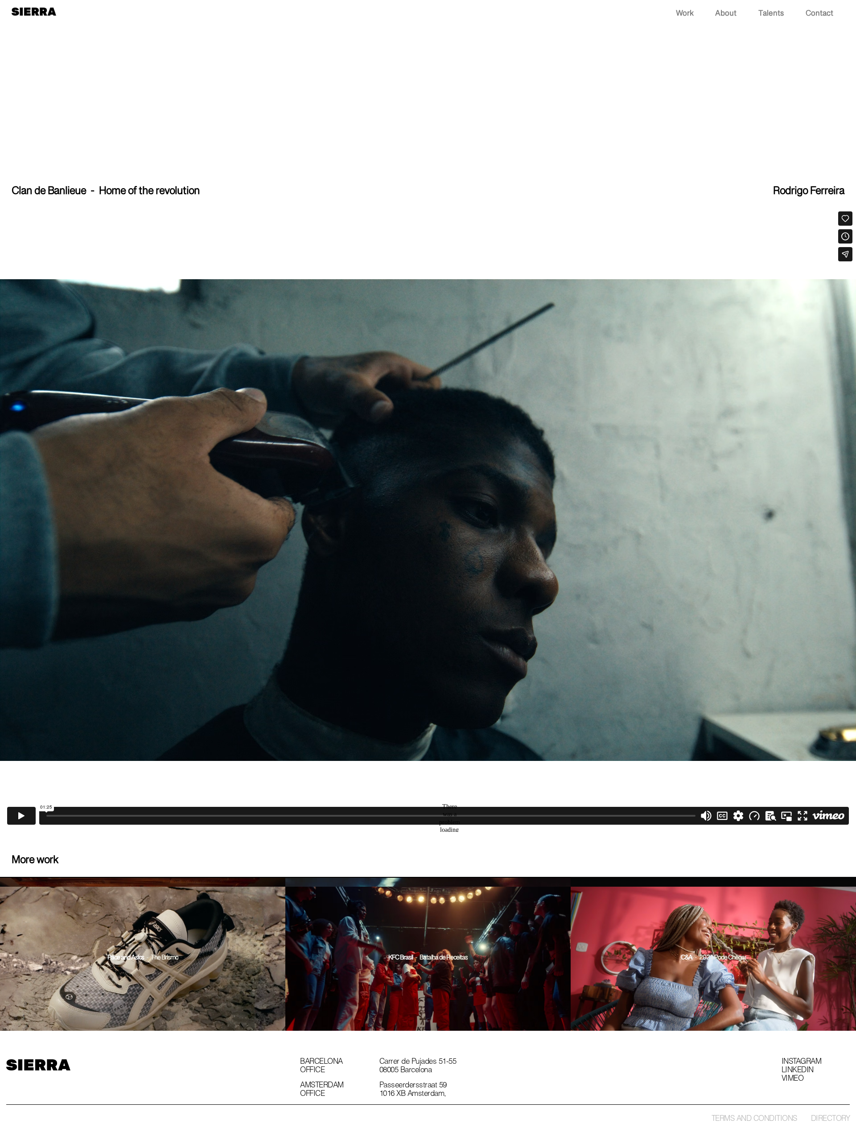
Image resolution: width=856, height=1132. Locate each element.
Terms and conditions (754, 1119)
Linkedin (798, 1071)
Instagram (802, 1062)
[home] (34, 10)
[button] (851, 14)
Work (685, 13)
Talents (771, 13)
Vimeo (793, 1079)
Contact (819, 13)
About (726, 13)
